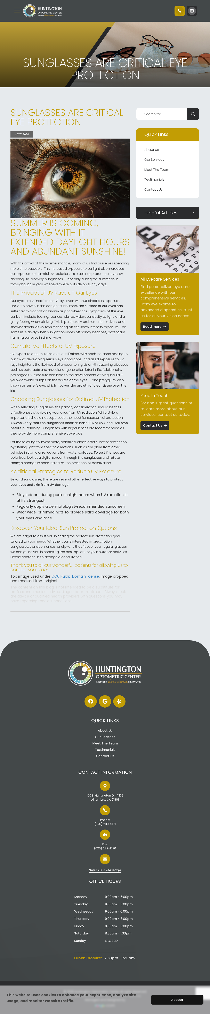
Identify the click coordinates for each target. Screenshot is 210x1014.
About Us (151, 149)
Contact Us (153, 189)
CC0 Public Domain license (75, 576)
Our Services (154, 159)
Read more (152, 326)
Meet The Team (156, 169)
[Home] (47, 10)
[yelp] (119, 701)
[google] (105, 701)
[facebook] (90, 701)
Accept (177, 999)
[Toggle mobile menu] (17, 10)
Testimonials (154, 179)
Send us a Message (105, 870)
